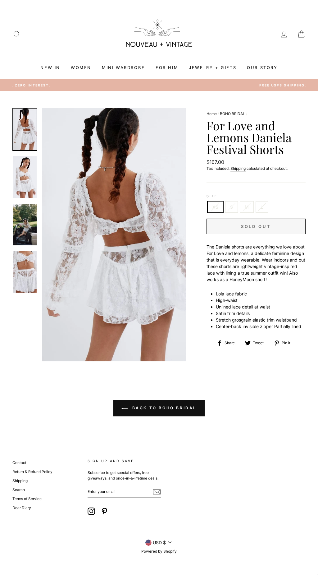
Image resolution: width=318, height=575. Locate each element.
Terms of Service (27, 498)
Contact (19, 462)
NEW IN (50, 67)
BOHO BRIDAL (232, 113)
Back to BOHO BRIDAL (163, 408)
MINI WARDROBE (123, 67)
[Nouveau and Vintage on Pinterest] (104, 511)
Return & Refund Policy (32, 471)
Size (212, 196)
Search (18, 489)
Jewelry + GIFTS (212, 67)
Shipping (238, 168)
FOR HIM (167, 67)
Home (212, 113)
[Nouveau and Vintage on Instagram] (91, 511)
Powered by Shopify (159, 551)
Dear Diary (21, 507)
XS (215, 207)
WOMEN (81, 67)
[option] (159, 85)
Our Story (262, 67)
